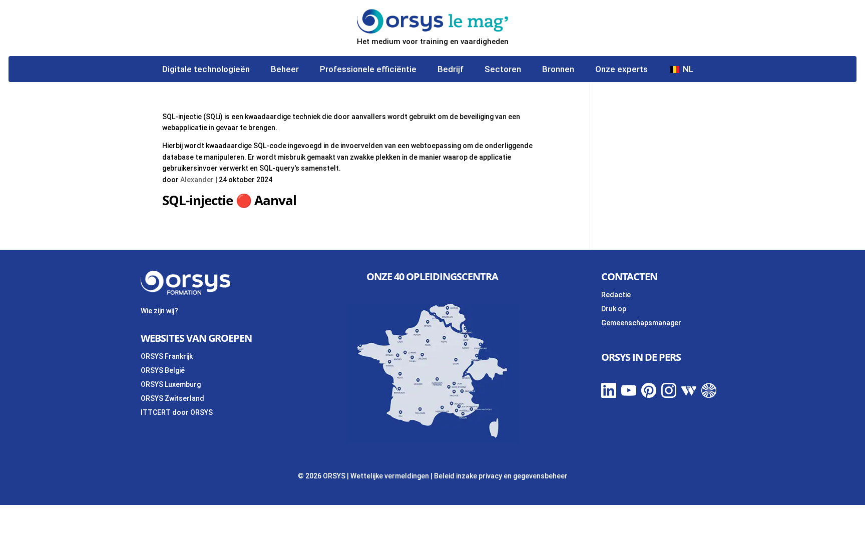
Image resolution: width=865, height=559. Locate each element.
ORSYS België (163, 370)
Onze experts (621, 70)
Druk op (613, 309)
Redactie (616, 295)
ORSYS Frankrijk (167, 356)
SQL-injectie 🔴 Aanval (229, 200)
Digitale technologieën (206, 70)
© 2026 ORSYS (322, 476)
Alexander (197, 180)
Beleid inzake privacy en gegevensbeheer (501, 476)
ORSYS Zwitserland (172, 398)
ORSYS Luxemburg (171, 384)
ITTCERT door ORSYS (177, 412)
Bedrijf (451, 70)
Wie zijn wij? (159, 311)
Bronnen (558, 70)
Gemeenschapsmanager (641, 323)
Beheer (285, 70)
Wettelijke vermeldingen (389, 476)
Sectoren (503, 70)
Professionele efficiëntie (368, 70)
